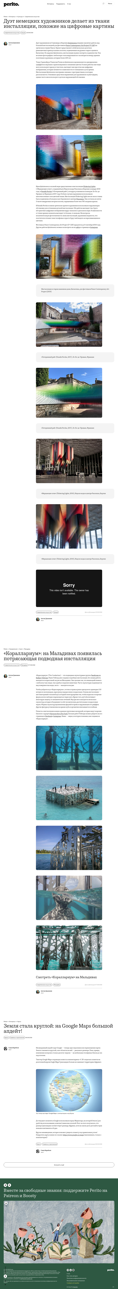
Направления (13, 649)
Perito (5, 16)
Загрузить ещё (59, 1165)
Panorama (80, 199)
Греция (23, 32)
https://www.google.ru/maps (73, 1135)
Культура (20, 16)
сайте (78, 227)
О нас (69, 4)
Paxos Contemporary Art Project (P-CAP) (80, 45)
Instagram (94, 227)
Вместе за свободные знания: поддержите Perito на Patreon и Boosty (55, 1193)
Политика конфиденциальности (76, 1278)
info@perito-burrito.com (26, 1278)
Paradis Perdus (46, 191)
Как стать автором (72, 1276)
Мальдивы (27, 649)
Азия (20, 649)
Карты (19, 1021)
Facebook (48, 716)
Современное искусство (32, 16)
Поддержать (60, 4)
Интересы (50, 4)
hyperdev (75, 1287)
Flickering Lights (89, 186)
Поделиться (5, 1270)
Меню (110, 3)
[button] (5, 1185)
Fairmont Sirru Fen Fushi (59, 714)
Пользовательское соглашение (76, 1280)
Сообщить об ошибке (73, 1283)
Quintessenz (72, 43)
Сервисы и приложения (17, 1037)
